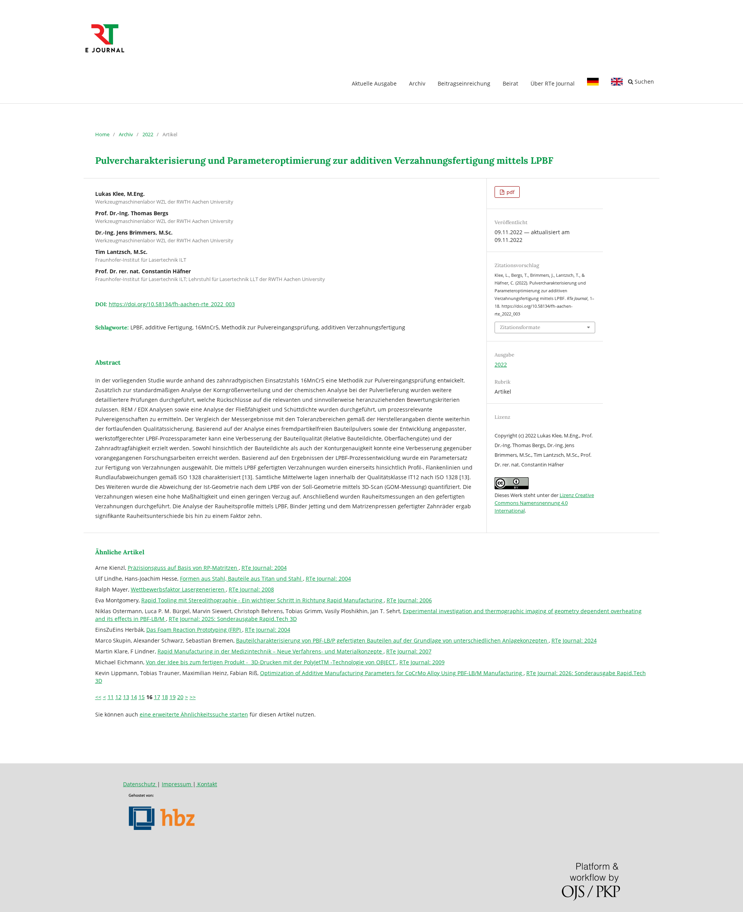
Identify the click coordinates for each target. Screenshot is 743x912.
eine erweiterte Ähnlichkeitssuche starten (194, 714)
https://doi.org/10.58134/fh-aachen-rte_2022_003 (172, 304)
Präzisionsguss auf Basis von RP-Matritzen (183, 567)
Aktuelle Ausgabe (374, 83)
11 (111, 697)
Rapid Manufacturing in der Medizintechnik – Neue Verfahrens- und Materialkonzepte (270, 651)
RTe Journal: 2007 (408, 651)
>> (193, 697)
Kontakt (206, 784)
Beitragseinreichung (464, 83)
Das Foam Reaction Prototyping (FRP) (194, 629)
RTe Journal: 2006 (409, 600)
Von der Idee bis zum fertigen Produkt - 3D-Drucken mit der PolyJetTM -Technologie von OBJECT (271, 662)
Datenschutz (140, 784)
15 (142, 697)
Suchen (643, 81)
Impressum (177, 784)
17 (157, 697)
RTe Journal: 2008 (251, 589)
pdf (509, 192)
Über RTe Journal (553, 83)
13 (126, 697)
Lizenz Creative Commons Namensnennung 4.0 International (544, 503)
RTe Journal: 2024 (574, 640)
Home (102, 134)
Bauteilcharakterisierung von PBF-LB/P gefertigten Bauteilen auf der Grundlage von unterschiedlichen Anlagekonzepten (392, 640)
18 (165, 697)
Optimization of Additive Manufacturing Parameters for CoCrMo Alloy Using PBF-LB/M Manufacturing (392, 673)
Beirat (510, 83)
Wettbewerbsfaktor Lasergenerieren (178, 589)
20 (180, 697)
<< (98, 697)
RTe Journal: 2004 (264, 567)
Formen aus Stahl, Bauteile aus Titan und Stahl (241, 578)
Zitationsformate (520, 327)
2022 (147, 134)
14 (134, 697)
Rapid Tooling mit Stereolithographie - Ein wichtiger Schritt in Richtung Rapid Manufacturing (262, 600)
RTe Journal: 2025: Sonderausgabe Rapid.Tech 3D (233, 618)
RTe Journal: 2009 (422, 662)
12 (118, 697)
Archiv (417, 83)
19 (172, 697)
